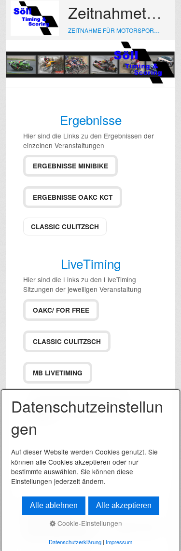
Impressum (119, 542)
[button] (70, 166)
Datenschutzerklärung (75, 542)
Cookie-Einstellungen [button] (89, 523)
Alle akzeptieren (124, 505)
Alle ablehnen (54, 505)
